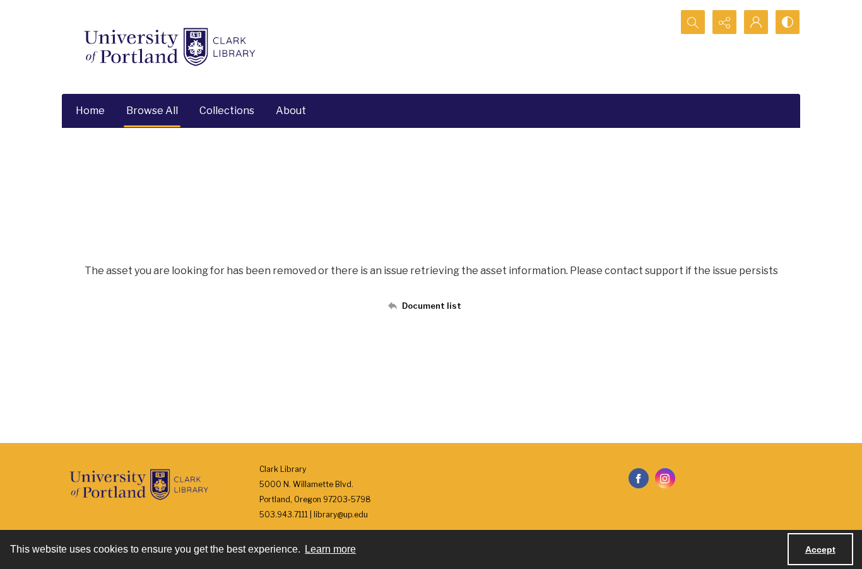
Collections (226, 111)
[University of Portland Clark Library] (169, 47)
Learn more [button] (330, 549)
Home (90, 111)
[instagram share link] (665, 478)
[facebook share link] (639, 478)
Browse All (152, 111)
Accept (820, 549)
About (291, 111)
